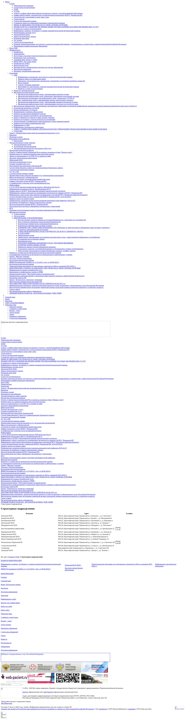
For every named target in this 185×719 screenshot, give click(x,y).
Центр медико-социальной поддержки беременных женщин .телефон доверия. (47, 251)
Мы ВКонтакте (6, 703)
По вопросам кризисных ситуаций (26, 108)
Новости (4, 639)
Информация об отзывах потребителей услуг (25, 270)
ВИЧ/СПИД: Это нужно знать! (25, 62)
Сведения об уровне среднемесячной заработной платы (29, 179)
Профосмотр (18, 52)
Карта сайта (5, 610)
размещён (131, 709)
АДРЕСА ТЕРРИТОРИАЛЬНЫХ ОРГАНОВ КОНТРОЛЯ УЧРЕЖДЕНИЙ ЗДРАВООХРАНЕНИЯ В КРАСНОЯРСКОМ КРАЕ (60, 129)
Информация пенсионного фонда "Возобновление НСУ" (30, 189)
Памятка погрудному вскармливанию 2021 (29, 123)
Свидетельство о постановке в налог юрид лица (31, 17)
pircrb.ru (25, 692)
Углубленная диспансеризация (25, 146)
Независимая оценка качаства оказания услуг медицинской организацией (36, 175)
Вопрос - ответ (14, 311)
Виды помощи (23, 83)
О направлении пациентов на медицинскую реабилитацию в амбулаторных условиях (40, 255)
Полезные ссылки (15, 137)
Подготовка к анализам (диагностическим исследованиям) (35, 56)
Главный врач (10, 297)
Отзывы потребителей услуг (19, 164)
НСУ (11, 208)
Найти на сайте (6, 606)
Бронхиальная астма (21, 65)
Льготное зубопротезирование (20, 258)
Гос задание (18, 40)
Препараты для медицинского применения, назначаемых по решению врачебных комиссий (51, 81)
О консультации (19, 214)
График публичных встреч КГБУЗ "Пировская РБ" (27, 181)
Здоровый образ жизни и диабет (25, 60)
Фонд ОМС (13, 48)
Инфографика (14, 185)
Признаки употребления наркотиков (27, 71)
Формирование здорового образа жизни (28, 112)
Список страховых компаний (28, 85)
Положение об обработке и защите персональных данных (30, 202)
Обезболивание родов (26, 235)
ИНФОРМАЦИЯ (7, 574)
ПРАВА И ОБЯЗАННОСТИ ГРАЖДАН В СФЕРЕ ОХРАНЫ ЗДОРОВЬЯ (41, 25)
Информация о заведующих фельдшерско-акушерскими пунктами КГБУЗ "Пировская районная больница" (48, 195)
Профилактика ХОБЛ (22, 63)
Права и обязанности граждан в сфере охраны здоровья (34, 117)
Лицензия (4, 595)
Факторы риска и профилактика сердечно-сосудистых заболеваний (38, 67)
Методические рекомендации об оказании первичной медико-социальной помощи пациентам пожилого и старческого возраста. (56, 287)
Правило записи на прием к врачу (21, 199)
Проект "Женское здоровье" (19, 256)
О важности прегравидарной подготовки (33, 229)
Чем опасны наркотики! (22, 69)
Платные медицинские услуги (20, 162)
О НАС (12, 4)
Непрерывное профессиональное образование (30, 46)
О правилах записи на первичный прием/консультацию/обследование (39, 23)
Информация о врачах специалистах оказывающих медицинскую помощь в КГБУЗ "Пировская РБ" (46, 193)
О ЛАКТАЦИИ (23, 233)
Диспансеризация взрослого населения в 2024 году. (32, 148)
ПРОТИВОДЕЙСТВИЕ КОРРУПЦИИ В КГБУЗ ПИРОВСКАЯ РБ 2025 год (37, 283)
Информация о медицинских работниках (29, 127)
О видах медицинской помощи (25, 21)
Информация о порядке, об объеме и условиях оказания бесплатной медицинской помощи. (47, 31)
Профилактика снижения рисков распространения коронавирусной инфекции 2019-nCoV (42, 200)
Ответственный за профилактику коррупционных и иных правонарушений (41, 121)
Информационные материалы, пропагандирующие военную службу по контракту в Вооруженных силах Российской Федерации (56, 285)
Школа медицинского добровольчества (23, 177)
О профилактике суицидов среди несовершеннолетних (29, 183)
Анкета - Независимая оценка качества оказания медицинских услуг (34, 133)
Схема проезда (19, 19)
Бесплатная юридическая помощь (21, 260)
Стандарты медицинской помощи (21, 170)
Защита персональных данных (25, 36)
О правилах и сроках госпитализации (27, 29)
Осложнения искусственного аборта (31, 239)
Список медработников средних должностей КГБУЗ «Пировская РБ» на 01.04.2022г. (40, 197)
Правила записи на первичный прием (32, 79)
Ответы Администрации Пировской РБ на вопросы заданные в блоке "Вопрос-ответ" (40, 152)
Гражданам (13, 73)
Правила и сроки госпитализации (30, 89)
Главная (11, 557)
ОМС (16, 75)
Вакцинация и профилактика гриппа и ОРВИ (26, 272)
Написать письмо (15, 307)
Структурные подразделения (24, 7)
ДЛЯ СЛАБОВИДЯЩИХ (14, 303)
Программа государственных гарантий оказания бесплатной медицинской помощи (48, 87)
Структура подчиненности (23, 42)
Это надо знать (19, 216)
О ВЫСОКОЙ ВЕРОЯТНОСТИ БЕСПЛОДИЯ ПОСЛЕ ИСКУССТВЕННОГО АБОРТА (50, 231)
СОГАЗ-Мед (18, 131)
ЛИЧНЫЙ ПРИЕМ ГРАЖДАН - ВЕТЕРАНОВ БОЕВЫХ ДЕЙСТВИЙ (35, 293)
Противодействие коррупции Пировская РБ (25, 166)
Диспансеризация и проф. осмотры (22, 143)
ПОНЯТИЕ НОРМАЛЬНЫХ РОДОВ (32, 245)
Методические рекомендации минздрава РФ (25, 282)
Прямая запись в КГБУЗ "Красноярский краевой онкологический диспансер (37, 191)
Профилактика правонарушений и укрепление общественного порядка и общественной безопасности (46, 276)
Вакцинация (18, 141)
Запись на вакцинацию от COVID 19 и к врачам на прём (30, 156)
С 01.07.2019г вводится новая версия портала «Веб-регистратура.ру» (34, 187)
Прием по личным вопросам (24, 90)
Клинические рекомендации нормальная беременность (38, 224)
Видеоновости (6, 643)
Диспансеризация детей (22, 145)
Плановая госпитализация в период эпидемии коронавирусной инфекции (36, 210)
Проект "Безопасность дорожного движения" (26, 280)
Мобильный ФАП (16, 160)
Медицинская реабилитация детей (26, 92)
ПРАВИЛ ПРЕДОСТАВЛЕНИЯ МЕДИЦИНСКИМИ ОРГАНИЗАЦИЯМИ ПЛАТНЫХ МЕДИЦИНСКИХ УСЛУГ (56, 27)
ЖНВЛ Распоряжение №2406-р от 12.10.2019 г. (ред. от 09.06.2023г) (34, 262)
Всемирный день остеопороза (24, 58)
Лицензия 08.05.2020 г (22, 34)
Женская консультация (17, 212)
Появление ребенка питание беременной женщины (37, 247)
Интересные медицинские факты (21, 150)
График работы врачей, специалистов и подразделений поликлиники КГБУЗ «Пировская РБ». (48, 15)
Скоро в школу (14, 289)
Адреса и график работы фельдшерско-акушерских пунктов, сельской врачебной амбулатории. (48, 13)
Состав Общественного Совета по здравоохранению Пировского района (36, 168)
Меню (7, 2)
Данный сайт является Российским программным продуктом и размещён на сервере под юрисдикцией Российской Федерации (47, 709)
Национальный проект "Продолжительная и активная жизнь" (32, 274)
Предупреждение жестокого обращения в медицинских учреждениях (34, 206)
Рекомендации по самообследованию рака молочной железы (31, 154)
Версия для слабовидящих (10, 603)
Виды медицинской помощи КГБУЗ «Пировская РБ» (28, 204)
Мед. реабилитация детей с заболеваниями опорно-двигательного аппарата (45, 100)
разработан (103, 709)
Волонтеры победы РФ (17, 278)
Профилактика (14, 50)
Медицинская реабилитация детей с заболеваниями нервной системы (43, 94)
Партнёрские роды (25, 241)
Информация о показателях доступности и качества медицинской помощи (45, 77)
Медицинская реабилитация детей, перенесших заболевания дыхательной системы (48, 96)
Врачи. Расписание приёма (11, 584)
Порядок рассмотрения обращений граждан (30, 114)
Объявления (5, 646)
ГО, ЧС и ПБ (14, 172)
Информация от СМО (22, 125)
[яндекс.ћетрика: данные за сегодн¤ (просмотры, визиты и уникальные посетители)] (179, 707)
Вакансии (13, 135)
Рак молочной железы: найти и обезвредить (25, 291)
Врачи (7, 299)
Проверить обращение (17, 316)
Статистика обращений (18, 318)
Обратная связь (10, 305)
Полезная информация (9, 592)
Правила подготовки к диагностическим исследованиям (34, 119)
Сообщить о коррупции (18, 309)
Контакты (8, 301)
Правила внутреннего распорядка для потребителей (33, 116)
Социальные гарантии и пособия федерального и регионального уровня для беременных (50, 249)
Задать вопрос (14, 312)
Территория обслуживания (23, 6)
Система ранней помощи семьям (21, 173)
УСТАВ (16, 11)
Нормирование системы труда (25, 33)
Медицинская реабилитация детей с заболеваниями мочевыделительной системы (48, 102)
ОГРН (16, 9)
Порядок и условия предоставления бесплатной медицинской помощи (35, 253)
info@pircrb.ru (48, 692)
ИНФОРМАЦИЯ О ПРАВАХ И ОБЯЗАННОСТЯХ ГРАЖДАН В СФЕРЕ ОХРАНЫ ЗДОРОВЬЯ (45, 268)
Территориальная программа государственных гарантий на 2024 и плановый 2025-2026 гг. (42, 266)
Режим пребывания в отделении (25, 110)
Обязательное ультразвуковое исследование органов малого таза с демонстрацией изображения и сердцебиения (59, 237)
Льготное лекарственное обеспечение (23, 158)
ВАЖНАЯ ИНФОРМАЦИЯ (11, 560)
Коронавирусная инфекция (19, 139)
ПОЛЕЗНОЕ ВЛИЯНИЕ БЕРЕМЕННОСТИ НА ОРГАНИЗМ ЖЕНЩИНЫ (45, 243)
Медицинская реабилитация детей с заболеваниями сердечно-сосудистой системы (48, 104)
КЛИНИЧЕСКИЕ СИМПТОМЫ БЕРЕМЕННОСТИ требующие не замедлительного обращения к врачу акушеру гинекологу (64, 228)
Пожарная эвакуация (21, 38)
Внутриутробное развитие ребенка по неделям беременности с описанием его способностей (52, 220)
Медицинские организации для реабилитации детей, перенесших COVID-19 (46, 98)
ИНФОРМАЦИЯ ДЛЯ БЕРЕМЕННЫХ (28, 218)
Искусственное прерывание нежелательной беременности (39, 222)
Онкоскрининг (19, 54)
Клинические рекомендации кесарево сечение (35, 226)
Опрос (11, 314)
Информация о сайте (8, 599)
